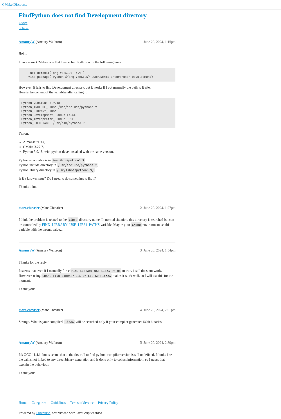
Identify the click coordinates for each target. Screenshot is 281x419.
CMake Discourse (14, 4)
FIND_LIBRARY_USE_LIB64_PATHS (71, 224)
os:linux (24, 28)
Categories (39, 403)
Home (23, 403)
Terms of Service (82, 403)
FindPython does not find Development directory (83, 15)
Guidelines (58, 403)
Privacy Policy (108, 403)
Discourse (43, 413)
